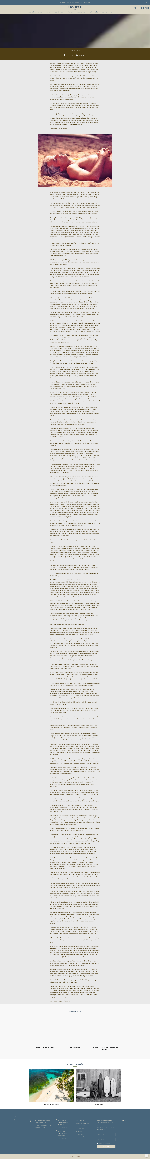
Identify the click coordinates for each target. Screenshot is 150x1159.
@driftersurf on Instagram (83, 1123)
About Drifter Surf (107, 12)
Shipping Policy (80, 1128)
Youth (90, 12)
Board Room (59, 12)
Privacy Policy (79, 1134)
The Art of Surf (75, 1047)
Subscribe (106, 1146)
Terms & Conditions (81, 1126)
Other (96, 12)
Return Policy (79, 1131)
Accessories (81, 12)
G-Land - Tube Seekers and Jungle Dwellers (105, 1048)
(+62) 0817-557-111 (62, 1128)
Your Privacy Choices (81, 1137)
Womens (48, 12)
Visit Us (118, 12)
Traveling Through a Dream (44, 1047)
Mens (40, 12)
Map (59, 1126)
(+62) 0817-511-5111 (62, 1139)
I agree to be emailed (104, 1143)
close (147, 2)
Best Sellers (32, 12)
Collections (70, 12)
